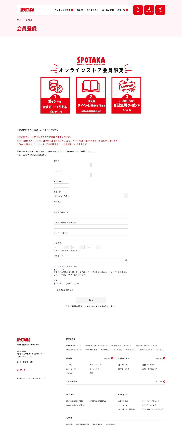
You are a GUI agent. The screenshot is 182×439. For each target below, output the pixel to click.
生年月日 (58, 243)
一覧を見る (107, 358)
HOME (19, 20)
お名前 (58, 161)
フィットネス (94, 369)
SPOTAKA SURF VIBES (74, 401)
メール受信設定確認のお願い (33, 154)
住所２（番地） (61, 212)
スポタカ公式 (123, 401)
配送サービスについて (150, 369)
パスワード (59, 256)
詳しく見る (159, 382)
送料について (123, 365)
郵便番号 (58, 181)
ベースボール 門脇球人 (127, 409)
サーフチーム (123, 405)
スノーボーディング (149, 405)
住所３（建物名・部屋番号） (66, 222)
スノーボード (71, 369)
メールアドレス (61, 233)
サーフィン (70, 365)
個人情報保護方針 (82, 424)
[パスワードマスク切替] (126, 260)
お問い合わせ (110, 424)
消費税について (123, 369)
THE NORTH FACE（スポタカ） (153, 409)
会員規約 (60, 290)
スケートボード (95, 365)
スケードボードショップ (150, 401)
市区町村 (58, 202)
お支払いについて (148, 365)
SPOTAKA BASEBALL (98, 401)
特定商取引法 (97, 424)
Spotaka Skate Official (75, 405)
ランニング (70, 373)
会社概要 (69, 424)
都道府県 (58, 191)
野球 (91, 373)
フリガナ (58, 171)
